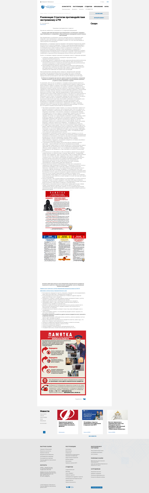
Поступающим (78, 6)
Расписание (99, 13)
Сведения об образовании (46, 449)
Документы (74, 9)
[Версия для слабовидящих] (107, 1)
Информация (43, 24)
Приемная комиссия (44, 452)
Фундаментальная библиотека (47, 454)
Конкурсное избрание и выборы (98, 477)
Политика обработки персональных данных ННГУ (48, 460)
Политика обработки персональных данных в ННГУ (48, 487)
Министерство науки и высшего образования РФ (98, 461)
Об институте (66, 6)
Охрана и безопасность (71, 482)
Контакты (81, 9)
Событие (42, 415)
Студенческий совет (70, 469)
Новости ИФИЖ (43, 417)
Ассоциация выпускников (96, 452)
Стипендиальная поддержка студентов (74, 476)
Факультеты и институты (45, 451)
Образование (98, 6)
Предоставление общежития (72, 457)
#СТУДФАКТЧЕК (89, 9)
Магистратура (69, 451)
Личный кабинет (99, 17)
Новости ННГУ (43, 414)
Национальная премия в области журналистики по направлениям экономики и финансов (67, 424)
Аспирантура (68, 452)
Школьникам (68, 461)
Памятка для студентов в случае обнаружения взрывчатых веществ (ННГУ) (60, 288)
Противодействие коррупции (46, 458)
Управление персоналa (96, 471)
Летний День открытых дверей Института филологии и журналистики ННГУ (92, 423)
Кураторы (68, 471)
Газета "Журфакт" (69, 473)
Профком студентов (70, 475)
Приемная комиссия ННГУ (71, 462)
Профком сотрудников (96, 473)
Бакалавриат (68, 449)
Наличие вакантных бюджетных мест (74, 478)
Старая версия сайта (97, 487)
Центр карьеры (94, 454)
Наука (106, 6)
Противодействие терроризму (46, 456)
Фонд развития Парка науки (97, 450)
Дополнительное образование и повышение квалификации (73, 455)
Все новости (92, 436)
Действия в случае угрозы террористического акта (53, 290)
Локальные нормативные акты (98, 475)
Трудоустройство (69, 480)
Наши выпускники (66, 9)
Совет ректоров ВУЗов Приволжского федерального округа (99, 464)
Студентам (88, 6)
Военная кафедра (69, 459)
